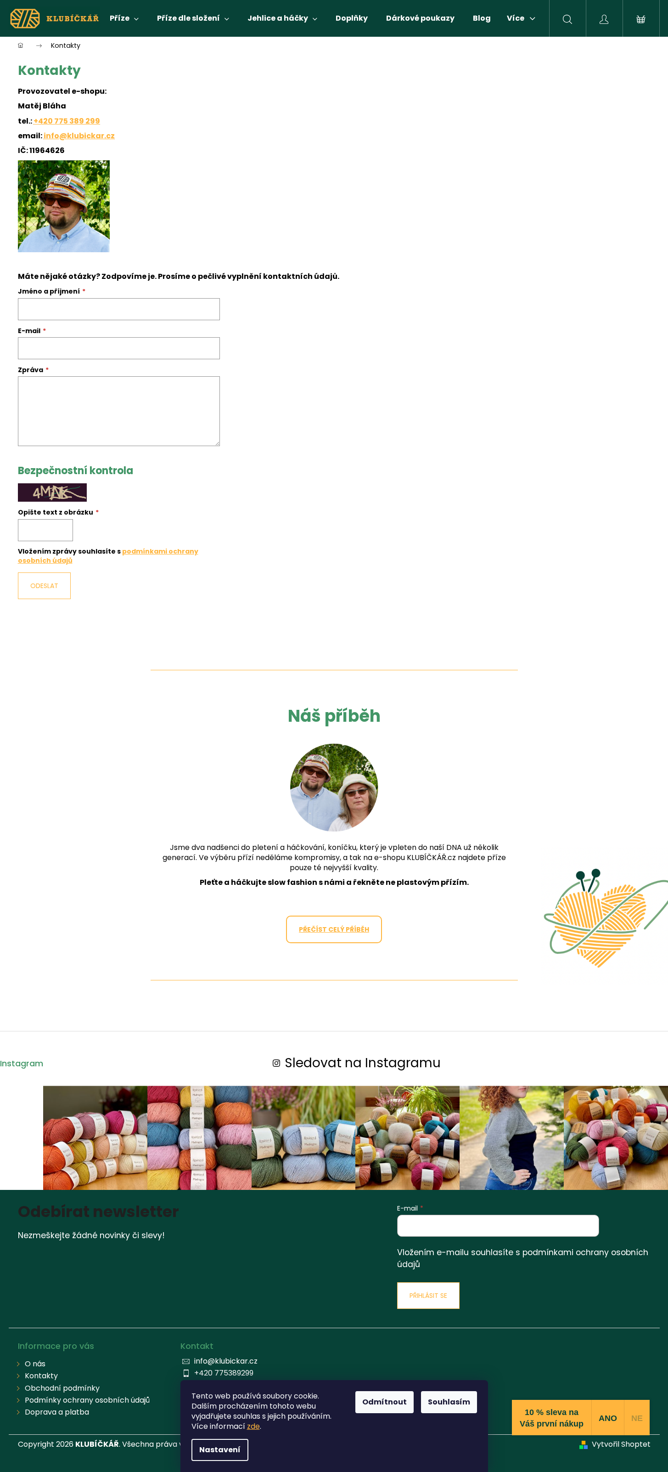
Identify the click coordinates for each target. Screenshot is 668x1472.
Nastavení (220, 1449)
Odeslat (44, 585)
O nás (35, 1364)
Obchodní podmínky (62, 1388)
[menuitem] (124, 18)
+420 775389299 (223, 1373)
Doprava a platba (57, 1412)
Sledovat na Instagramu (363, 1063)
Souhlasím (449, 1402)
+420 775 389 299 (67, 121)
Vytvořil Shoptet (621, 1444)
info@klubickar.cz (79, 135)
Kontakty (41, 1375)
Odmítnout (384, 1402)
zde (253, 1426)
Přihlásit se (428, 1295)
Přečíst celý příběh (334, 929)
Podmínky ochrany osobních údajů (87, 1400)
